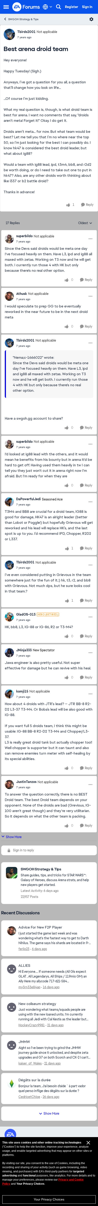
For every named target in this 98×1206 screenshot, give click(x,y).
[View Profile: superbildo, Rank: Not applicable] (9, 238)
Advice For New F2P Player (40, 927)
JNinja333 (24, 650)
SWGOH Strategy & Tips (23, 19)
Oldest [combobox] (85, 223)
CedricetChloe (29, 1097)
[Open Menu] (91, 19)
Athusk (21, 294)
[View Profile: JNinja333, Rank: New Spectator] (9, 652)
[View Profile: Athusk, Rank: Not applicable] (9, 296)
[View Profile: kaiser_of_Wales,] (11, 1045)
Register (71, 7)
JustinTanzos (26, 782)
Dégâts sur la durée (34, 1080)
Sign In (87, 7)
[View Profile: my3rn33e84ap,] (11, 969)
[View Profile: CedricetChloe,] (11, 1083)
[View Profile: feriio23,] (11, 930)
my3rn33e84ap (29, 987)
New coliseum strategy (37, 1004)
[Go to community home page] (26, 6)
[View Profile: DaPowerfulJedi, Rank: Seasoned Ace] (9, 501)
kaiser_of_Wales (30, 1063)
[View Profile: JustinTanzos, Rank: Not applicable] (9, 784)
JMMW (24, 1042)
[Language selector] (47, 6)
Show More (14, 837)
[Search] (58, 7)
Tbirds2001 (26, 32)
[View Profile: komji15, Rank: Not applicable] (9, 693)
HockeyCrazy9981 (31, 1025)
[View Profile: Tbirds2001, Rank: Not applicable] (9, 34)
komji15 (22, 691)
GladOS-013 (26, 614)
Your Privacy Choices (49, 1199)
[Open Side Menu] (6, 6)
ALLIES (24, 965)
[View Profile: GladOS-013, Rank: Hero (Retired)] (9, 617)
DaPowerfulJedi (28, 499)
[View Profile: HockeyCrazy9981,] (11, 1007)
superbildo (24, 236)
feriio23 (23, 949)
